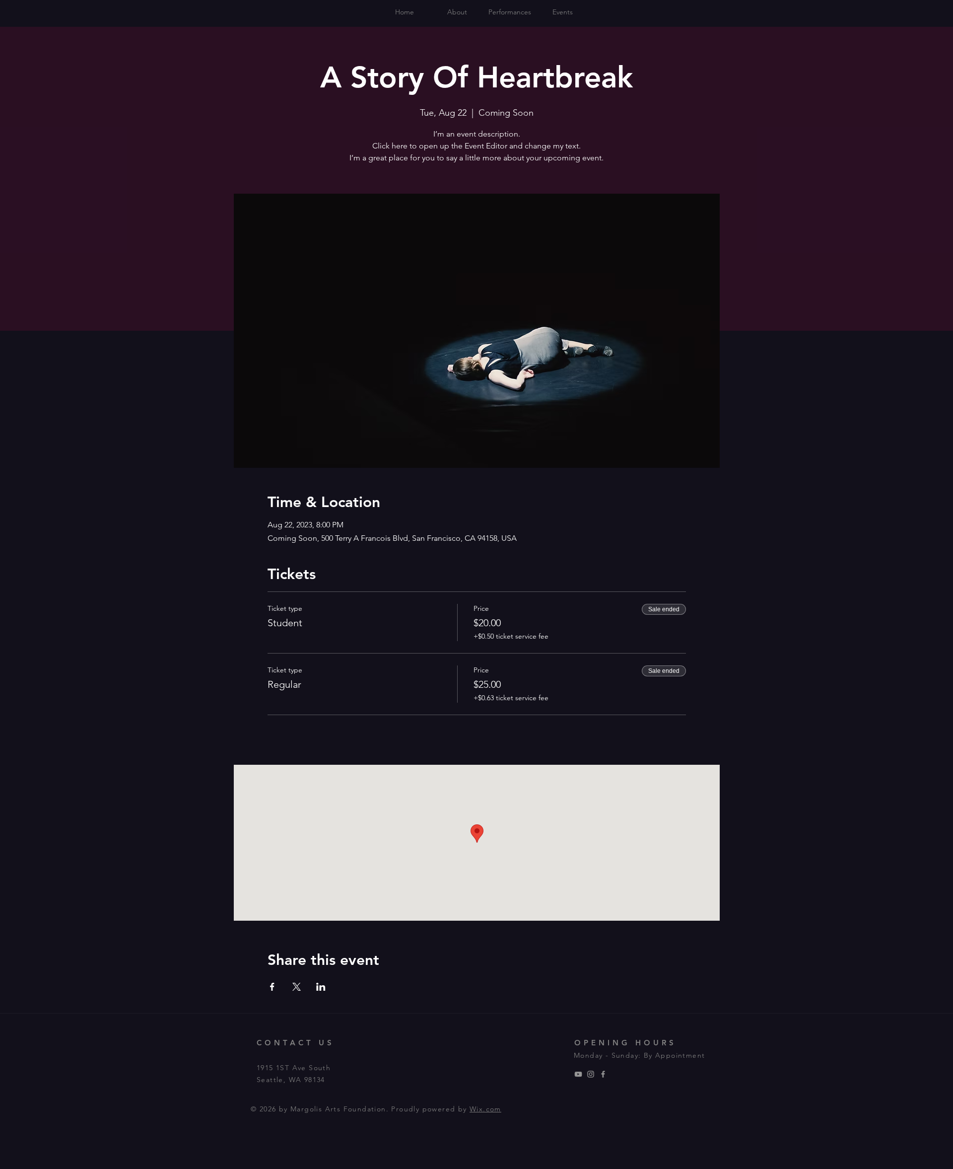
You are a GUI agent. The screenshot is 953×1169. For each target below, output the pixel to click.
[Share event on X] (296, 987)
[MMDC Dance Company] (590, 1074)
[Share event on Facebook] (272, 987)
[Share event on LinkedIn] (321, 987)
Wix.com (485, 1108)
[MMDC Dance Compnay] (578, 1074)
